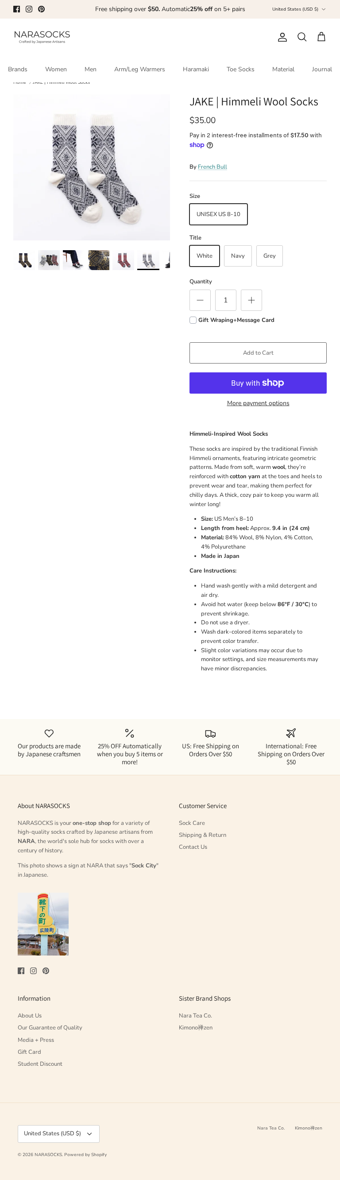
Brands (17, 69)
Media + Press (36, 1040)
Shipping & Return (202, 835)
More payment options (258, 403)
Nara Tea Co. (195, 1016)
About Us (30, 1016)
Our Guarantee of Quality (50, 1028)
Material (283, 69)
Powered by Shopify (85, 1155)
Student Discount (40, 1064)
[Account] (281, 37)
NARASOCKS (48, 1155)
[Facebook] (16, 9)
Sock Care (192, 823)
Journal (322, 69)
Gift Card (29, 1052)
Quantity (200, 282)
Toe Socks (241, 69)
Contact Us (193, 847)
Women (56, 69)
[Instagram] (29, 9)
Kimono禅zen (195, 1028)
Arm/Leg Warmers (139, 69)
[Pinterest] (41, 9)
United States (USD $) (295, 9)
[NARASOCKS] (42, 37)
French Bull (212, 167)
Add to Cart (258, 353)
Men (91, 69)
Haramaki (196, 69)
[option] (91, 167)
